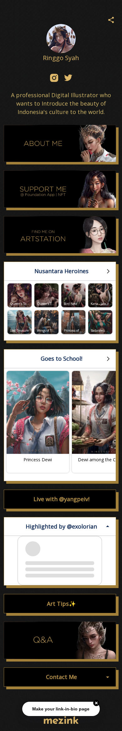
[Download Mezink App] (61, 720)
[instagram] (54, 77)
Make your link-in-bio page (61, 707)
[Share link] (111, 19)
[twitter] (68, 77)
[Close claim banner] (96, 702)
